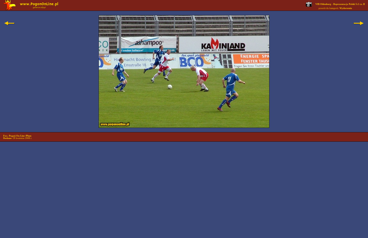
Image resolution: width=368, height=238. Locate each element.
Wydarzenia (345, 8)
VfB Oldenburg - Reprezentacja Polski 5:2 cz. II (340, 4)
